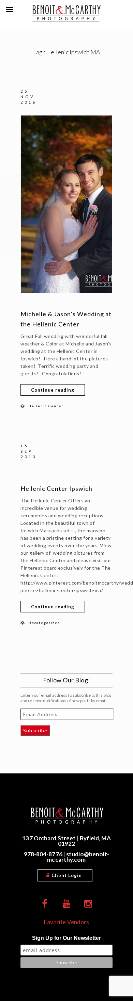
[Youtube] (66, 903)
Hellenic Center (45, 406)
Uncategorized (44, 623)
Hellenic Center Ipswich (56, 488)
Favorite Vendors (66, 922)
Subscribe (35, 730)
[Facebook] (44, 903)
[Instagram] (88, 903)
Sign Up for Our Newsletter (66, 938)
